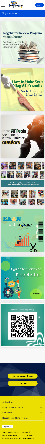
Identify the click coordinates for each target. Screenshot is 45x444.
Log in (39, 5)
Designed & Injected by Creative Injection (18, 438)
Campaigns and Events (22, 376)
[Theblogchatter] (16, 5)
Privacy (25, 432)
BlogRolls (22, 383)
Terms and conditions (10, 432)
